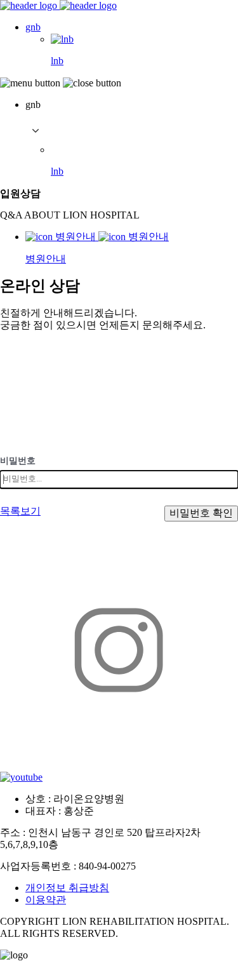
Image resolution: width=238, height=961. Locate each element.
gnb (33, 27)
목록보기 (20, 511)
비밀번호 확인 (201, 512)
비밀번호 (18, 461)
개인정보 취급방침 (67, 887)
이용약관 (45, 899)
